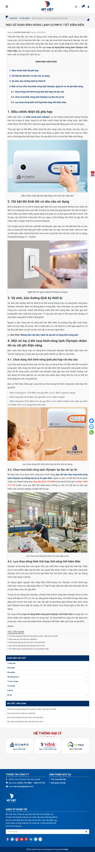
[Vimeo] (36, 839)
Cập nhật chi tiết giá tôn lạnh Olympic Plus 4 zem (27, 646)
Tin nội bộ (11, 686)
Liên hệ (10, 690)
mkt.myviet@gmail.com (23, 786)
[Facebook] (91, 420)
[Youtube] (22, 839)
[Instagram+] (17, 839)
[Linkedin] (31, 839)
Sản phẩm (11, 672)
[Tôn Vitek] (47, 746)
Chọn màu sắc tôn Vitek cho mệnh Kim (23, 639)
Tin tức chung (12, 681)
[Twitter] (12, 839)
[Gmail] (40, 839)
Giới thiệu (11, 668)
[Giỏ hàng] (82, 6)
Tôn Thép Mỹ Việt (58, 779)
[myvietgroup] (47, 6)
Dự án (9, 695)
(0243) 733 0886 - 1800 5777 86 (31, 783)
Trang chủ (11, 663)
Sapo (66, 849)
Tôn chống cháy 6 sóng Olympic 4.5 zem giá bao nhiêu (29, 649)
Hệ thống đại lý (13, 677)
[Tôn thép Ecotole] (75, 746)
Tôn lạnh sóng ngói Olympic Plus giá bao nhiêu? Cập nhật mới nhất (33, 636)
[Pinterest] (26, 839)
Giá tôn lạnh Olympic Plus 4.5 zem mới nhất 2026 (27, 642)
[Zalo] (91, 426)
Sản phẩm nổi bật (58, 783)
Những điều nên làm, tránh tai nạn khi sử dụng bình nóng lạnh (49, 335)
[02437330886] (91, 432)
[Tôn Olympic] (19, 746)
